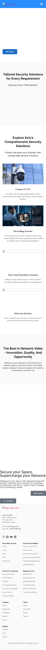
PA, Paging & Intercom (9, 585)
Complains (5, 629)
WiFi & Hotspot (7, 578)
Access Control (27, 550)
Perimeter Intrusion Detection (32, 557)
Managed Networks (29, 578)
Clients (25, 605)
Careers (4, 620)
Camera (4, 546)
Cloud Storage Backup (30, 592)
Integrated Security (28, 564)
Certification (6, 613)
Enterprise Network (8, 574)
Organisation (6, 609)
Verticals (25, 616)
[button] (41, 4)
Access (4, 550)
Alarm (4, 554)
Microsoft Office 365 (29, 589)
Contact (4, 637)
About (4, 605)
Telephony (5, 581)
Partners (4, 616)
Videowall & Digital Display (31, 561)
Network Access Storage (9, 589)
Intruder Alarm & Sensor (30, 554)
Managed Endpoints (29, 581)
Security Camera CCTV (30, 546)
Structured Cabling (8, 596)
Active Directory (7, 592)
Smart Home (6, 561)
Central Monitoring (29, 585)
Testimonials (27, 609)
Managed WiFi (27, 574)
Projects (25, 613)
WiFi (3, 557)
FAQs (4, 633)
